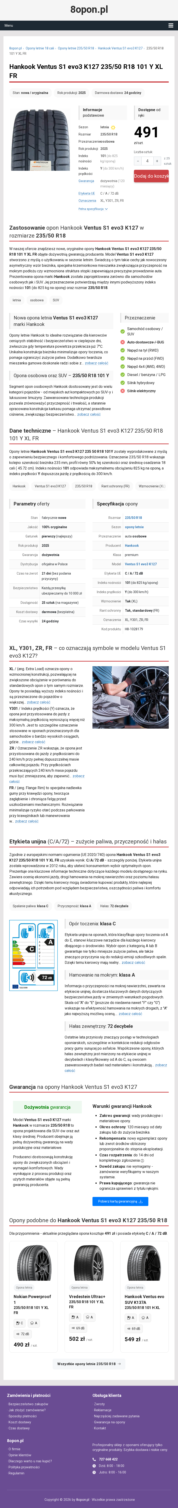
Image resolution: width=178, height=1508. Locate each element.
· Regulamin (15, 1473)
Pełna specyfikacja (92, 209)
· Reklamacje (101, 1410)
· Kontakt (99, 1428)
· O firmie (13, 1449)
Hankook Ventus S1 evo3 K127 (120, 48)
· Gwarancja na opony (108, 1422)
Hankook (132, 545)
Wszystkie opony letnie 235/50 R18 (86, 1364)
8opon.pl (89, 9)
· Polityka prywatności (23, 1467)
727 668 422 (108, 1459)
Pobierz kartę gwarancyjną (118, 1201)
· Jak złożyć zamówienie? (26, 1410)
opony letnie (134, 527)
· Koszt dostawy (19, 1422)
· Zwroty (98, 1404)
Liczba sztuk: (143, 152)
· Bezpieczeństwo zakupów (27, 1404)
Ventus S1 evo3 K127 (141, 564)
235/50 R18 (133, 518)
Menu (9, 25)
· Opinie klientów (19, 1455)
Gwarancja (86, 181)
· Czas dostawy (18, 1428)
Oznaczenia (87, 201)
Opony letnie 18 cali (40, 48)
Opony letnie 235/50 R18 (76, 48)
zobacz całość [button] (96, 363)
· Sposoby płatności (22, 1416)
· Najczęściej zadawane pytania (116, 1416)
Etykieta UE (87, 193)
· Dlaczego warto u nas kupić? (29, 1461)
